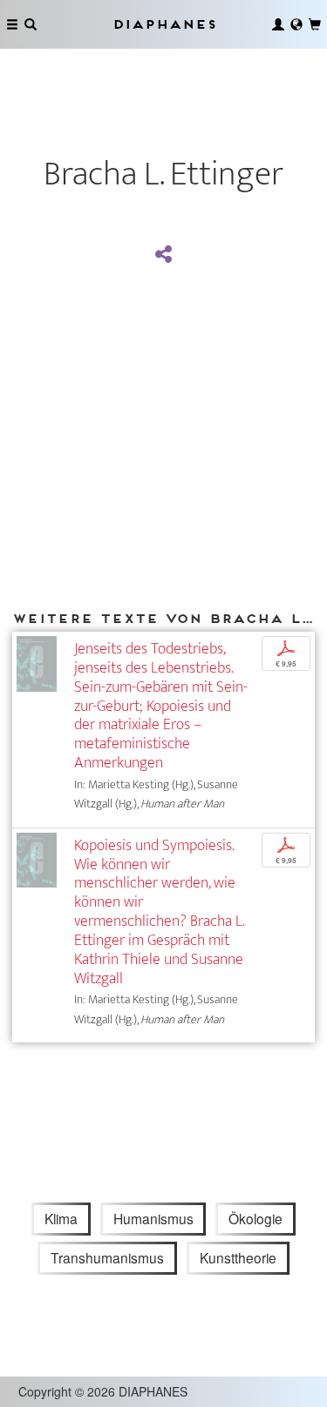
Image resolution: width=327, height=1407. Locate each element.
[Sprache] (296, 24)
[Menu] (12, 24)
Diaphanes (164, 24)
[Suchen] (30, 24)
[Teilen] (163, 255)
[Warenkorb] (315, 24)
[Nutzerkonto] (278, 24)
